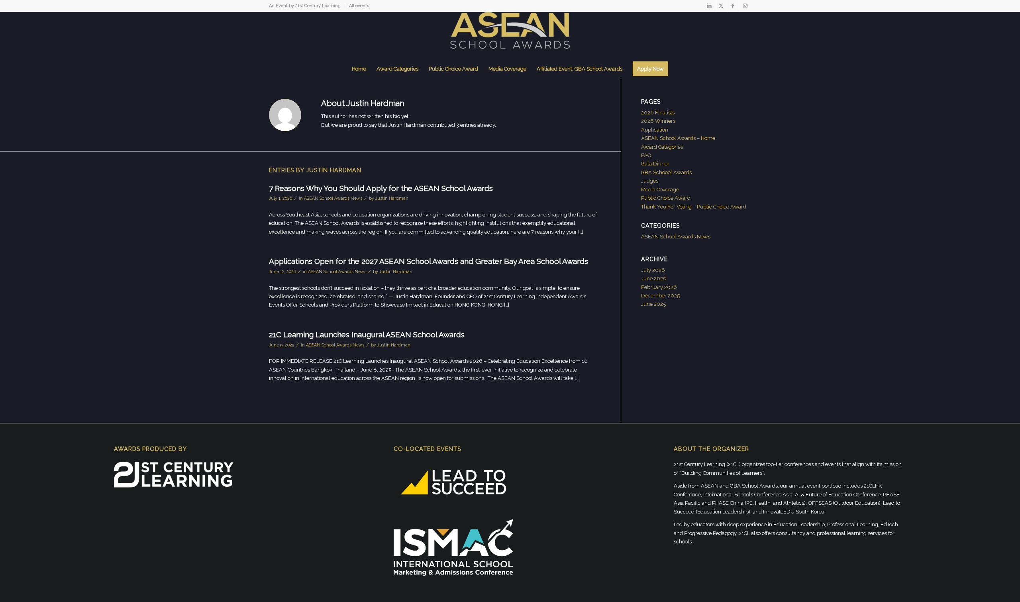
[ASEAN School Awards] (510, 35)
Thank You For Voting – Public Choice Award (693, 207)
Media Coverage (660, 190)
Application (654, 130)
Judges (649, 181)
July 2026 (653, 270)
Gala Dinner (655, 164)
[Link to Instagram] (745, 6)
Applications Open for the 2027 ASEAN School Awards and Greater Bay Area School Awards (428, 261)
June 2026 (654, 278)
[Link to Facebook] (733, 6)
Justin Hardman (391, 198)
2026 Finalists (658, 113)
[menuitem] (307, 6)
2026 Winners (658, 121)
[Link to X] (721, 6)
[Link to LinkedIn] (709, 6)
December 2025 (660, 296)
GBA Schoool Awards (666, 172)
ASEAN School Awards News (333, 198)
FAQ (646, 155)
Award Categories (662, 147)
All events (359, 5)
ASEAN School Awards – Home (678, 138)
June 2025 (653, 304)
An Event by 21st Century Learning (305, 5)
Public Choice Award (665, 198)
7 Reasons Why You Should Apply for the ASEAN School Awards (381, 188)
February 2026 (659, 287)
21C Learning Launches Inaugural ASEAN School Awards (367, 334)
